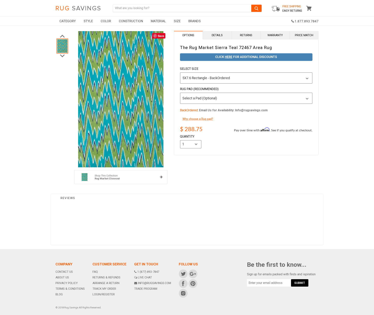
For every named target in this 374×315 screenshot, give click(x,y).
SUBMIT (299, 282)
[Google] (193, 273)
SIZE (177, 21)
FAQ (95, 272)
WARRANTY (275, 35)
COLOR (106, 21)
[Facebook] (183, 283)
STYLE (88, 21)
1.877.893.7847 (306, 21)
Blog (59, 294)
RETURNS (246, 35)
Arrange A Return (106, 283)
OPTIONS (188, 35)
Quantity (187, 136)
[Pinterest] (193, 283)
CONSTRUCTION (131, 21)
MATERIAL (158, 21)
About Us (62, 277)
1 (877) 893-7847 (148, 272)
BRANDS (194, 21)
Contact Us (64, 272)
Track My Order (104, 288)
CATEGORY (67, 21)
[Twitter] (183, 273)
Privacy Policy (67, 283)
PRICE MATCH (304, 35)
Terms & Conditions (70, 288)
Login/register (104, 294)
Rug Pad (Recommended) (199, 89)
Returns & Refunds (106, 277)
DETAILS (217, 35)
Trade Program (145, 288)
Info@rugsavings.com (154, 283)
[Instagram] (183, 293)
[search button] (256, 8)
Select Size (189, 68)
